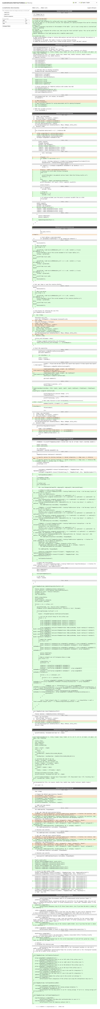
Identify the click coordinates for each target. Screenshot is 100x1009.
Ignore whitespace (92, 7)
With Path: (4, 21)
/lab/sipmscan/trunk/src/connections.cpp (64, 227)
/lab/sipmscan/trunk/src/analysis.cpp (64, 113)
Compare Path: (5, 19)
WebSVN (42, 1006)
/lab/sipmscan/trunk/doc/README (64, 11)
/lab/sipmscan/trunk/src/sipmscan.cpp (64, 788)
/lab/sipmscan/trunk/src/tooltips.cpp (64, 895)
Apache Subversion (50, 1006)
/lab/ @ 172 (6, 14)
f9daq (29, 3)
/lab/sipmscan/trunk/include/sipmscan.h (64, 44)
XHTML (60, 1006)
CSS (63, 1006)
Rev (26, 19)
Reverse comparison (8, 16)
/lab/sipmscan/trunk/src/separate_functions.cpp (64, 729)
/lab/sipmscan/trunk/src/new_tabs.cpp (64, 438)
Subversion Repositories (13, 3)
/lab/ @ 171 (6, 12)
